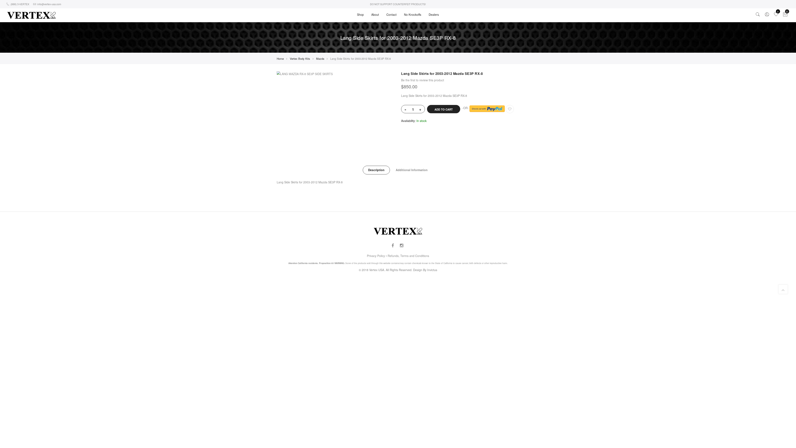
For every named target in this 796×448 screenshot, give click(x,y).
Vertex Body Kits (300, 59)
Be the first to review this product (422, 80)
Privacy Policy (376, 256)
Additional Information (412, 170)
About (375, 14)
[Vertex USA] (31, 15)
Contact (391, 14)
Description (376, 170)
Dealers (434, 14)
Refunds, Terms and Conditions (408, 256)
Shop (360, 14)
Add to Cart (443, 109)
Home (280, 59)
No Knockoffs (412, 14)
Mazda (320, 59)
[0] (785, 15)
